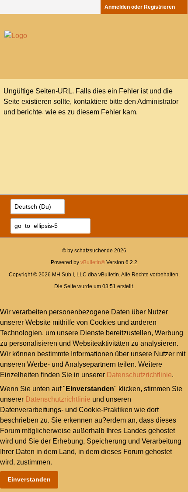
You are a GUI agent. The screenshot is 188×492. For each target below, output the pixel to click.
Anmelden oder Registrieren (139, 7)
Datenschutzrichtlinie (139, 374)
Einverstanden (29, 479)
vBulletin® (92, 262)
